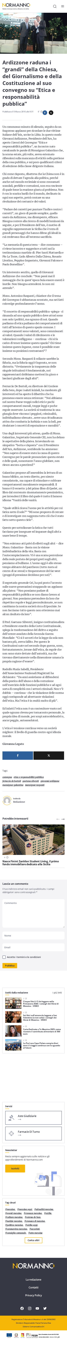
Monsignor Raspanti (35, 785)
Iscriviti (15, 1168)
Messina (11, 1209)
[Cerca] (55, 6)
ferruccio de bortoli (11, 781)
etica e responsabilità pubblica (29, 777)
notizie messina (14, 1221)
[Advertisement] (33, 1079)
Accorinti (35, 1229)
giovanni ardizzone (49, 781)
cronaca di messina (35, 1221)
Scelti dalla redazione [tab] (16, 992)
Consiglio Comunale (16, 1233)
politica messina (15, 1225)
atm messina (36, 1233)
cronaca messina (33, 1213)
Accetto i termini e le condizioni (24, 957)
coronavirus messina (17, 1229)
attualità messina (44, 1209)
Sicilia (48, 1213)
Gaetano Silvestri (30, 781)
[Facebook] (17, 755)
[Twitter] (49, 755)
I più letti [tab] (57, 992)
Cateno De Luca (33, 1217)
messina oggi (25, 1209)
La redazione (33, 1279)
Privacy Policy (33, 1295)
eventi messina (14, 1213)
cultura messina (14, 1217)
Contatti (33, 1287)
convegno (7, 777)
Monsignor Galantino (12, 785)
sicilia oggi (32, 1225)
